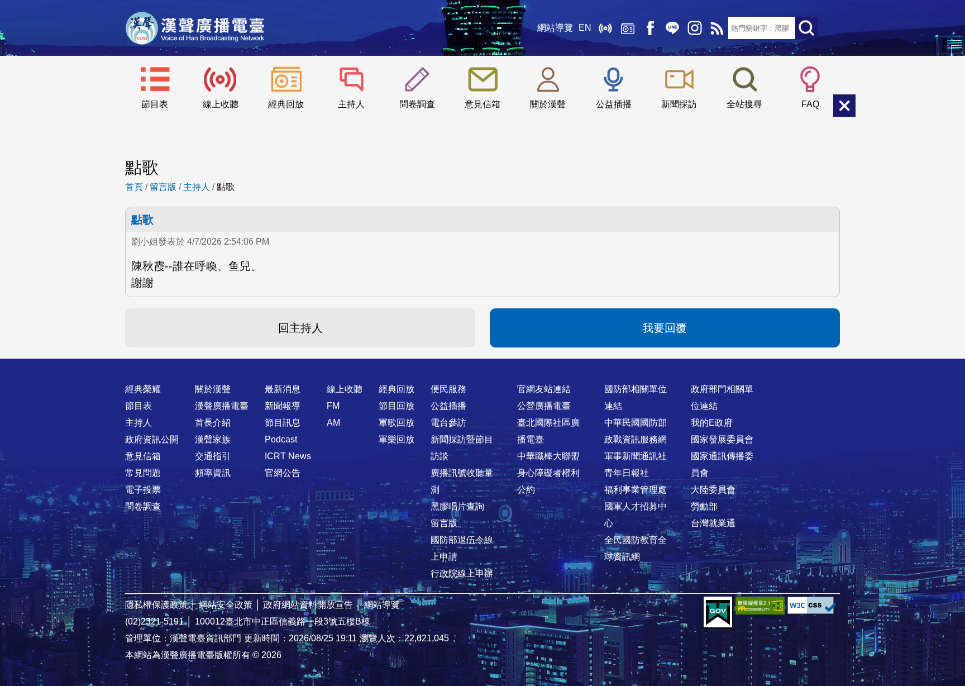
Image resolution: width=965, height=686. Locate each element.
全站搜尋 (744, 104)
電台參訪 (448, 422)
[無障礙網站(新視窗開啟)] (760, 605)
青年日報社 (626, 473)
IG (695, 28)
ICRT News (288, 456)
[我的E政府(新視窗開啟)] (718, 613)
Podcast (281, 439)
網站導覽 (555, 27)
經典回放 (628, 28)
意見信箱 (482, 104)
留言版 (163, 187)
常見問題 (143, 473)
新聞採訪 (679, 104)
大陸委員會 (713, 489)
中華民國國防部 (635, 422)
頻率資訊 (213, 473)
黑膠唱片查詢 (457, 506)
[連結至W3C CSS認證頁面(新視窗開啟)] (812, 605)
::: (482, 367)
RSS (717, 28)
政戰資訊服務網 (635, 439)
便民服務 (448, 389)
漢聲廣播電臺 (195, 28)
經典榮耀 (143, 389)
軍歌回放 (396, 422)
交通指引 (213, 456)
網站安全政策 (225, 604)
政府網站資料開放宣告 (308, 604)
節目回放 (396, 406)
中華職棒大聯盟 (548, 456)
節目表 (154, 104)
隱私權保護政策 (156, 604)
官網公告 (282, 473)
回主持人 (300, 328)
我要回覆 (664, 328)
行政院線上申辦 (462, 573)
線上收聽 (605, 28)
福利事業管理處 (635, 489)
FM (333, 406)
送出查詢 (806, 28)
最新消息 (282, 389)
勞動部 (704, 506)
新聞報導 (282, 406)
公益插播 (614, 104)
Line (672, 28)
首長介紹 (213, 422)
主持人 (351, 104)
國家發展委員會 (722, 439)
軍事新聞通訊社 (635, 456)
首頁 (134, 187)
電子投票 (143, 489)
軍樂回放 (396, 439)
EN (585, 27)
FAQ (810, 104)
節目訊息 (282, 422)
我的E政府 (712, 422)
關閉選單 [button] (844, 105)
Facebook (650, 28)
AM (333, 422)
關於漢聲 (548, 104)
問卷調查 (417, 104)
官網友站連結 (544, 389)
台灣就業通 (713, 523)
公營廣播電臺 (544, 406)
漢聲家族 (213, 439)
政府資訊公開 (152, 439)
